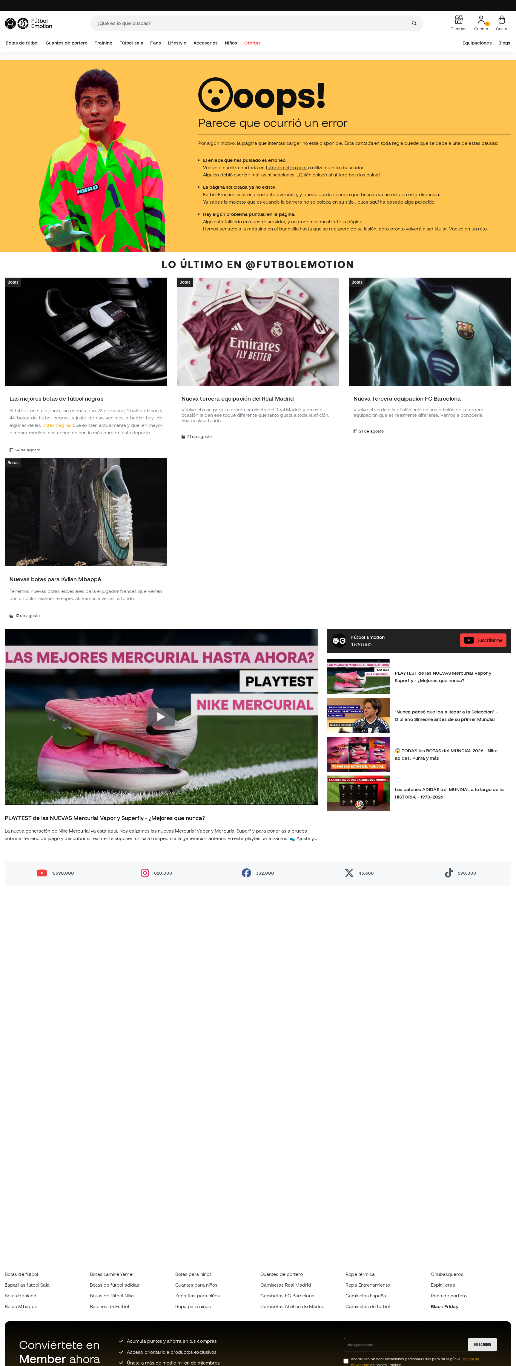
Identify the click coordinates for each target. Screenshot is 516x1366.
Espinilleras (443, 1284)
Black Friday (444, 1306)
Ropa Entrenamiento (367, 1284)
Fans (155, 42)
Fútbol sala (131, 42)
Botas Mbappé (21, 1306)
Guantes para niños (196, 1284)
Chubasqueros (447, 1274)
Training (104, 42)
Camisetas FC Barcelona (287, 1295)
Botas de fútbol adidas (114, 1284)
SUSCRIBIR (482, 1344)
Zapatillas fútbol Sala (27, 1284)
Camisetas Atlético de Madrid (292, 1306)
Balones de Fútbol (109, 1306)
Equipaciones (477, 42)
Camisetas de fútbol (367, 1306)
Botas (13, 282)
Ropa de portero (449, 1295)
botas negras (56, 425)
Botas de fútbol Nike (112, 1295)
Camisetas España (365, 1295)
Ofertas (252, 42)
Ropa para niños (193, 1306)
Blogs (504, 42)
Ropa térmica (360, 1274)
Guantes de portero (66, 42)
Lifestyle (177, 42)
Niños (231, 42)
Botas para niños (193, 1274)
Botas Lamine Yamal (111, 1274)
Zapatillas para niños (197, 1295)
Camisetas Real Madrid (285, 1284)
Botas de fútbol (22, 42)
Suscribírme (490, 640)
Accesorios (206, 42)
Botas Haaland (20, 1295)
